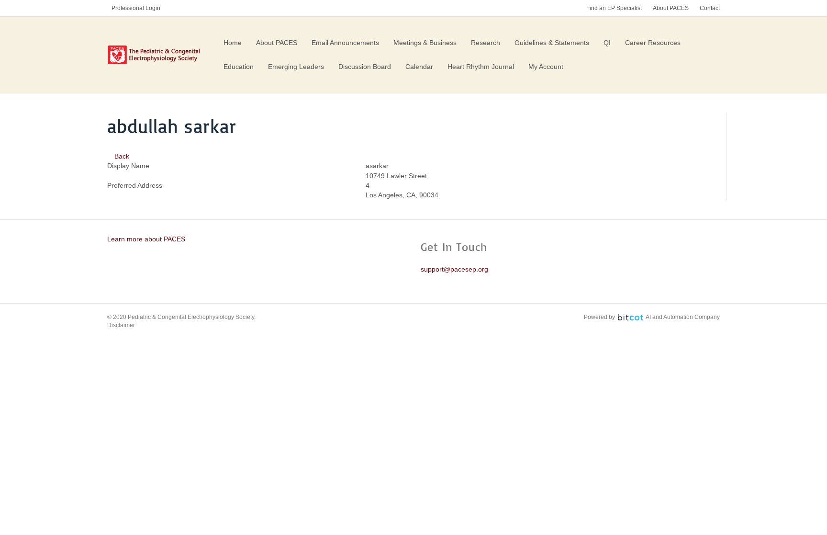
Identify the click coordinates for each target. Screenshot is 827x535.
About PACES (671, 8)
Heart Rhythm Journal (480, 66)
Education (239, 66)
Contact (710, 8)
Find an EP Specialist (614, 8)
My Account (545, 66)
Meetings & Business (425, 42)
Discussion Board (364, 66)
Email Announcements (345, 42)
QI (607, 42)
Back (120, 156)
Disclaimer (121, 325)
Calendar (419, 66)
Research (485, 42)
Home (233, 42)
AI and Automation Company (683, 317)
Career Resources (653, 42)
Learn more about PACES (146, 239)
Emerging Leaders (296, 66)
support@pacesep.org (454, 269)
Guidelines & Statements (551, 42)
